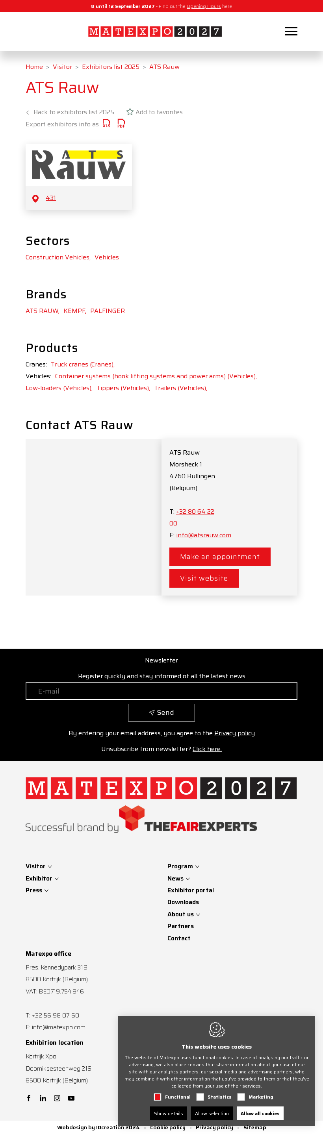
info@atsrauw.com (203, 535)
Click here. (207, 749)
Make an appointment (220, 556)
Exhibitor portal (190, 890)
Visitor (62, 67)
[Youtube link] (71, 1099)
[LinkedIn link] (43, 1099)
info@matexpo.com (58, 1027)
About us (180, 914)
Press (35, 890)
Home (34, 67)
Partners (180, 926)
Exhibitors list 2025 (110, 67)
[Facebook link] (29, 1099)
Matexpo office (48, 954)
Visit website (204, 578)
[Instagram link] (57, 1099)
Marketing (261, 1097)
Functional (178, 1097)
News (175, 878)
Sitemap (254, 1127)
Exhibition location (55, 1043)
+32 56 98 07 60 (55, 1015)
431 (51, 198)
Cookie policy (168, 1127)
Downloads (183, 902)
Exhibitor (40, 878)
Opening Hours (204, 6)
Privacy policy (234, 733)
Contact (179, 938)
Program (180, 866)
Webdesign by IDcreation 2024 (98, 1127)
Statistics (220, 1097)
